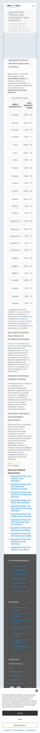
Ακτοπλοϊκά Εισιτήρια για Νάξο (21, 615)
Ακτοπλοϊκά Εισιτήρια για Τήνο (21, 621)
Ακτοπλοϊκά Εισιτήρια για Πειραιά (21, 647)
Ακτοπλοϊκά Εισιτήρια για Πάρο (21, 608)
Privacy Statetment (16, 683)
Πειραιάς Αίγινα (18, 566)
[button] (37, 691)
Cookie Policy (8, 730)
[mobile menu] (33, 6)
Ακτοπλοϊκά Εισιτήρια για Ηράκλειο (21, 641)
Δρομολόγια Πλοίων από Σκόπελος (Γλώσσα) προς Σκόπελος (21, 494)
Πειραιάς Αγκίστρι (19, 574)
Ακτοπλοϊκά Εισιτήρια (17, 24)
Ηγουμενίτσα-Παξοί (20, 570)
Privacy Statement (18, 730)
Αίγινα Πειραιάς (18, 583)
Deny (20, 719)
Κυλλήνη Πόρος (18, 579)
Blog (10, 668)
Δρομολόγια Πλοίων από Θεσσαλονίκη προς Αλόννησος (21, 541)
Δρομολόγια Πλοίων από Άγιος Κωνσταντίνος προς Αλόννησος (21, 508)
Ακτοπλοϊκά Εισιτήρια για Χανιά (21, 634)
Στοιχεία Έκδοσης (30, 730)
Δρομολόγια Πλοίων (17, 26)
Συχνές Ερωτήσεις (16, 672)
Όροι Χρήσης (14, 676)
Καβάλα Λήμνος (18, 587)
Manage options (20, 725)
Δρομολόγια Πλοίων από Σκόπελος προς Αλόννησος (21, 478)
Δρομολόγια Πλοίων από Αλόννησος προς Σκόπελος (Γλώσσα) (21, 486)
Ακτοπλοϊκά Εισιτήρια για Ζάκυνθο (21, 628)
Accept (20, 713)
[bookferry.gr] (13, 6)
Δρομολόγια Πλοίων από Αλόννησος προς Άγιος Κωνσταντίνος (21, 522)
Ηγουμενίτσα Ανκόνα (20, 591)
